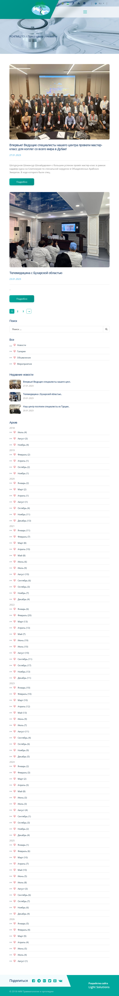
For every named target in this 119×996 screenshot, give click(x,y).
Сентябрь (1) (24, 816)
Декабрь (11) (24, 677)
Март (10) (22, 700)
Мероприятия (24, 363)
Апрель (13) (23, 627)
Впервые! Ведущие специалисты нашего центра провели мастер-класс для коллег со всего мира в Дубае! (55, 147)
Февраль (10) (24, 693)
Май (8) (21, 555)
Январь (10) (23, 687)
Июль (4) (22, 432)
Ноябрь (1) (23, 473)
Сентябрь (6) (24, 580)
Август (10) (23, 574)
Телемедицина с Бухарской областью (35, 273)
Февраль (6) (23, 851)
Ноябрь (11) (23, 514)
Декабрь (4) (23, 599)
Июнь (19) (22, 640)
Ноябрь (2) (23, 828)
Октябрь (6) (23, 744)
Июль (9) (22, 568)
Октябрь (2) (23, 467)
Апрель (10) (23, 549)
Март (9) (21, 936)
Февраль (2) (23, 454)
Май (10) (22, 869)
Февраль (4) (23, 929)
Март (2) (21, 489)
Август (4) (22, 810)
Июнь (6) (22, 561)
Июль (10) (22, 646)
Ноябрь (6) (23, 907)
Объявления (24, 357)
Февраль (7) (23, 536)
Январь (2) (23, 483)
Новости (21, 345)
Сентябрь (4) (24, 737)
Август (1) (22, 501)
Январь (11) (23, 530)
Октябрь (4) (23, 508)
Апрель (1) (23, 460)
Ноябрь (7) (23, 593)
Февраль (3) (23, 772)
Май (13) (22, 712)
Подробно (21, 181)
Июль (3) (22, 803)
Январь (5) (23, 923)
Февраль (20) (24, 615)
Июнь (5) (22, 876)
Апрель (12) (23, 706)
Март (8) (21, 542)
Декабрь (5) (23, 756)
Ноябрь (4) (23, 444)
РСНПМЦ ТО (17, 36)
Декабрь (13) (24, 520)
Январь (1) (23, 844)
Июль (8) (22, 882)
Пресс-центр (36, 36)
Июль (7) (22, 725)
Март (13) (22, 621)
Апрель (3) (23, 785)
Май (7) (21, 634)
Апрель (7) (23, 863)
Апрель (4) (23, 942)
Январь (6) (23, 609)
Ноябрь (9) (23, 750)
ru (100, 3)
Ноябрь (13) (23, 671)
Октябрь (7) (23, 901)
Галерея (21, 351)
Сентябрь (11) (24, 659)
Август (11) (23, 731)
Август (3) (22, 438)
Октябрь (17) (24, 665)
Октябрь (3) (23, 586)
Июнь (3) (22, 797)
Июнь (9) (22, 718)
